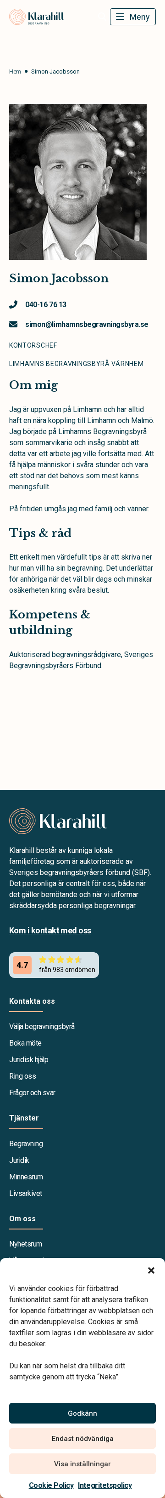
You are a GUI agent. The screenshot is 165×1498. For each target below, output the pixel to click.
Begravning (26, 1143)
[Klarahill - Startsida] (82, 821)
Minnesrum (26, 1176)
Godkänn (82, 1413)
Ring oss (22, 1076)
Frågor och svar (32, 1092)
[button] (151, 1269)
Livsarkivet (25, 1193)
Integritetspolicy (105, 1485)
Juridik (19, 1160)
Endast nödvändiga (83, 1439)
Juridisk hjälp (28, 1059)
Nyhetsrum (25, 1244)
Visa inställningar (82, 1464)
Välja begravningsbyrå (42, 1026)
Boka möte (25, 1043)
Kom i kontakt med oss (50, 930)
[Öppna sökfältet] (102, 17)
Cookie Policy (51, 1485)
